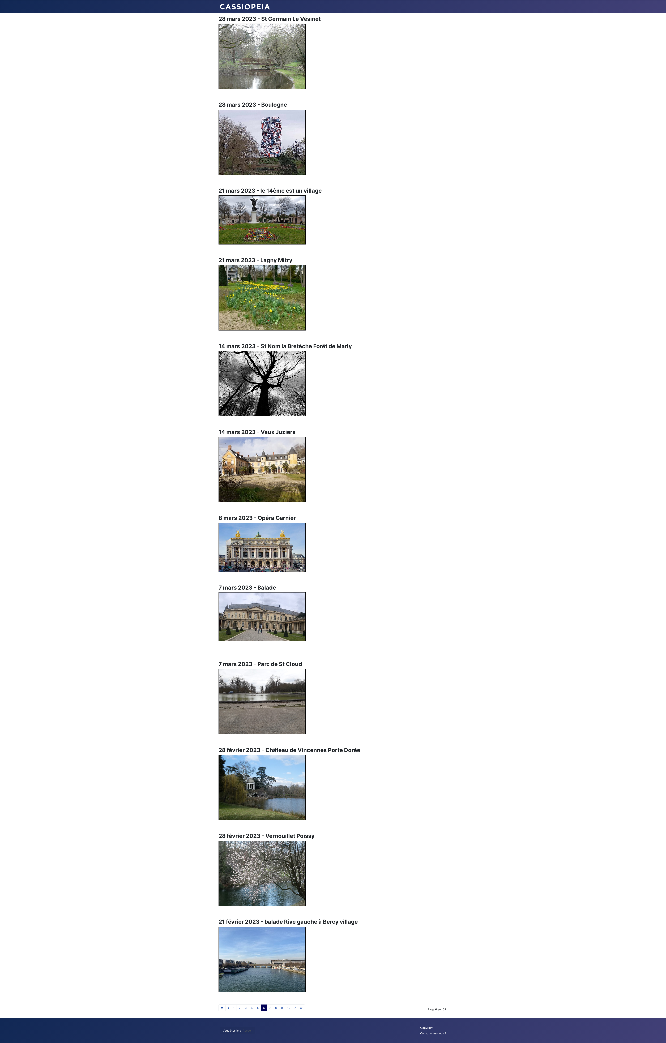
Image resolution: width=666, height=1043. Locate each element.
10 (288, 1008)
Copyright (426, 1027)
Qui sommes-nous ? (433, 1033)
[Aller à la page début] (222, 1008)
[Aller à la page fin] (301, 1008)
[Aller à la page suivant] (295, 1008)
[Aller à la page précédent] (228, 1008)
